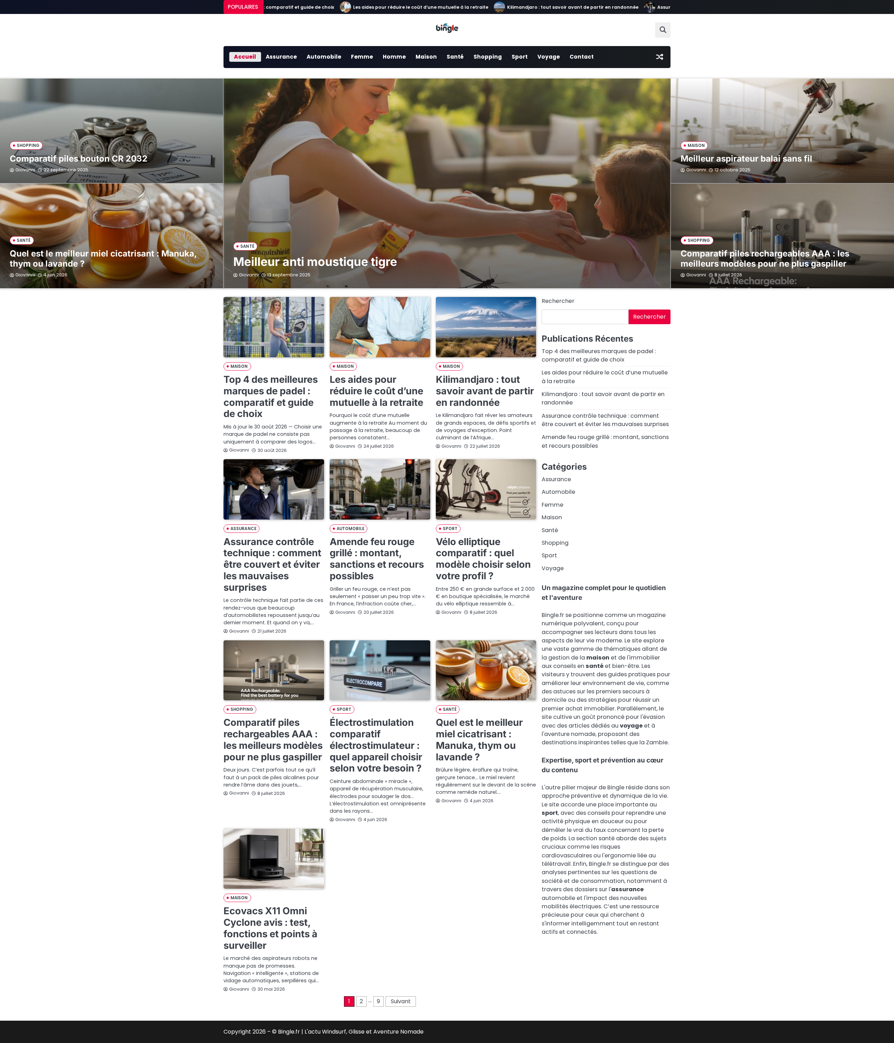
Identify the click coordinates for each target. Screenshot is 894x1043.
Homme (394, 56)
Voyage (548, 56)
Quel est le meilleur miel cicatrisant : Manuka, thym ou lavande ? (103, 258)
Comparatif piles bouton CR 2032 (78, 159)
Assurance (281, 56)
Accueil (245, 56)
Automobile (324, 56)
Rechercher (558, 301)
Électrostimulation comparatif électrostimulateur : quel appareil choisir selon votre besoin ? (376, 745)
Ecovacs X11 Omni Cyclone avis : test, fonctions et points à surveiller (270, 928)
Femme (362, 56)
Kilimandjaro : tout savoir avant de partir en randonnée (534, 7)
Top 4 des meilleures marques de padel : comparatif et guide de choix (271, 396)
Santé (455, 56)
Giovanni (249, 275)
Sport (520, 56)
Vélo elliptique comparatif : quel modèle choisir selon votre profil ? (483, 559)
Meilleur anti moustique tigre (315, 261)
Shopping (488, 56)
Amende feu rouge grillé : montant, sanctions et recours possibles (377, 559)
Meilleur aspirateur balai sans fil (746, 159)
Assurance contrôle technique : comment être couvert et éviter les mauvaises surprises (272, 564)
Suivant (401, 1001)
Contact (582, 56)
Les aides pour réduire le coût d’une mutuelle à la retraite (381, 7)
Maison (426, 56)
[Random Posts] (659, 57)
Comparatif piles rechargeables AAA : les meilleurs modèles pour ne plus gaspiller (765, 258)
